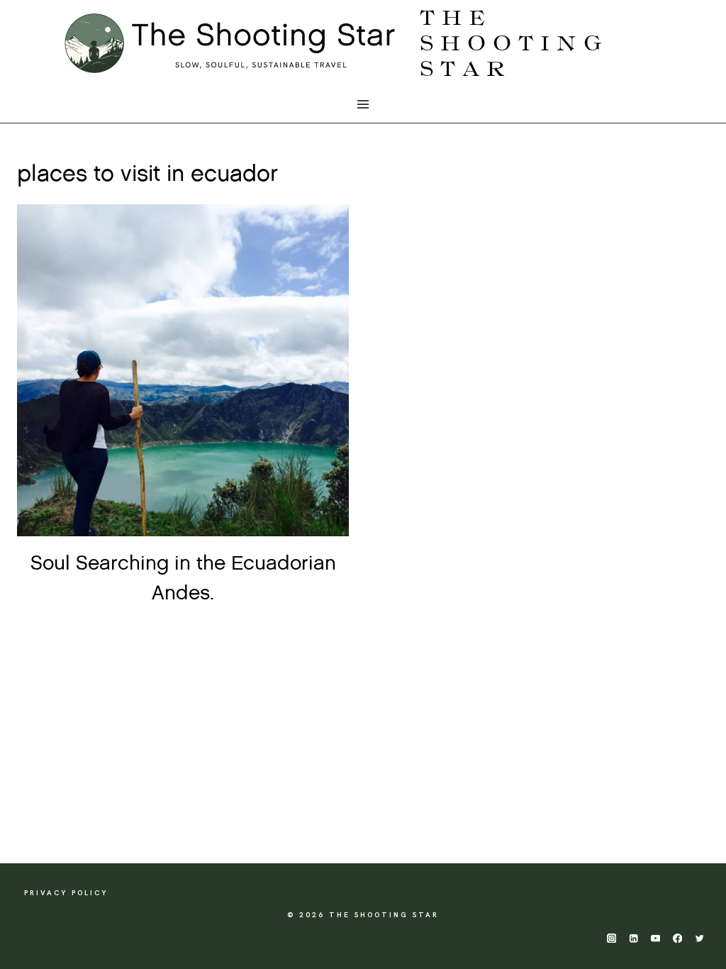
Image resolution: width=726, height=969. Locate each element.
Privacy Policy (66, 892)
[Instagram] (611, 938)
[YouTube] (655, 938)
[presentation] (183, 370)
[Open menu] (363, 105)
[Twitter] (699, 938)
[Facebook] (677, 938)
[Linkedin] (633, 938)
